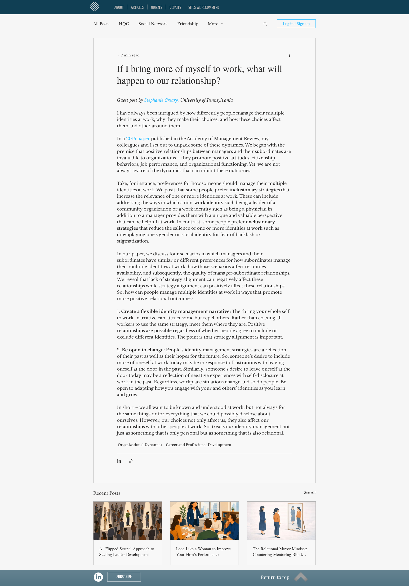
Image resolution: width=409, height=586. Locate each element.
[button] (265, 24)
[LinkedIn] (98, 577)
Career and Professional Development (198, 445)
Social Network (153, 23)
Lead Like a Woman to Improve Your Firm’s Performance (203, 551)
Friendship (187, 23)
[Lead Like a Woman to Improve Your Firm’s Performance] (204, 521)
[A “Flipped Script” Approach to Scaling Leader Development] (127, 521)
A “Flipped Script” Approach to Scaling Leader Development (126, 551)
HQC (124, 23)
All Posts (101, 23)
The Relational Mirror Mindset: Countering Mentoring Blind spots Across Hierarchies (280, 551)
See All (310, 492)
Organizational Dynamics (140, 445)
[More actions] (289, 55)
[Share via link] (131, 461)
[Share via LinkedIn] (119, 461)
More (213, 23)
